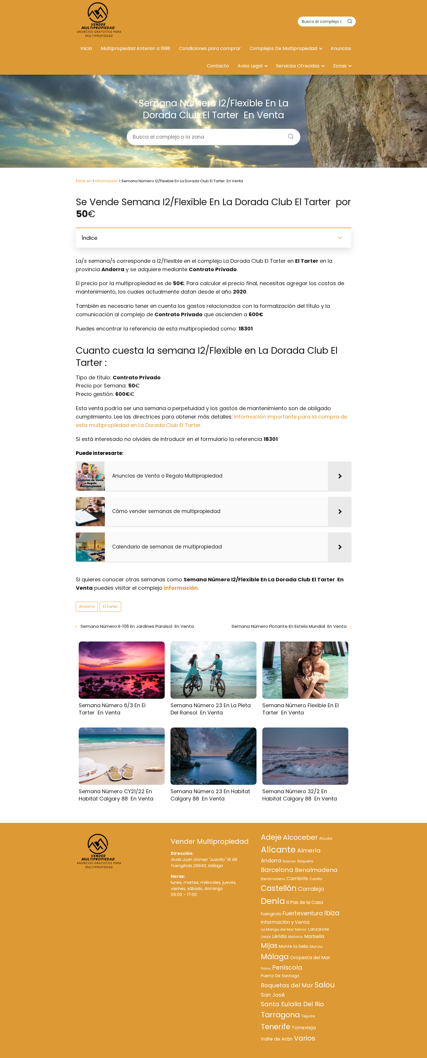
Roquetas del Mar (287, 985)
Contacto (218, 65)
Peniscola (287, 967)
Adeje (271, 837)
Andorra (87, 606)
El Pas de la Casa (304, 902)
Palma (266, 968)
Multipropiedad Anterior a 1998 (135, 48)
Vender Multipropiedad (210, 841)
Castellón (279, 888)
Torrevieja (304, 1027)
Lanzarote (318, 929)
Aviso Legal (250, 65)
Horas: (178, 876)
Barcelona (277, 870)
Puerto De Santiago (280, 976)
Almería (309, 850)
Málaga (275, 956)
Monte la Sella (293, 946)
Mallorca (295, 936)
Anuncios (341, 48)
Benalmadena (316, 870)
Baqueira (305, 861)
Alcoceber (300, 837)
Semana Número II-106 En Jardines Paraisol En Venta (137, 626)
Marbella (314, 936)
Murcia (316, 946)
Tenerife (275, 1026)
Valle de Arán (277, 1039)
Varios (304, 1038)
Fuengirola (271, 914)
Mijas (269, 945)
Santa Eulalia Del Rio (292, 1004)
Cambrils (297, 878)
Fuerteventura (303, 913)
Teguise (308, 1016)
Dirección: (182, 853)
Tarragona (280, 1014)
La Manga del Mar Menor (284, 929)
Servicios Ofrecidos (298, 65)
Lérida (279, 936)
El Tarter (110, 606)
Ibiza (332, 913)
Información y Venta (285, 922)
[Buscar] (350, 21)
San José (273, 994)
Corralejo (311, 889)
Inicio (86, 48)
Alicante (278, 849)
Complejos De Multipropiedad (283, 48)
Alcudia (325, 838)
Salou (325, 985)
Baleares (289, 861)
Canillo (315, 879)
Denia (273, 901)
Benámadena (273, 879)
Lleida (266, 936)
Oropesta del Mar (310, 957)
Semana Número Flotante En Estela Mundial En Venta (289, 626)
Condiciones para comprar (210, 48)
